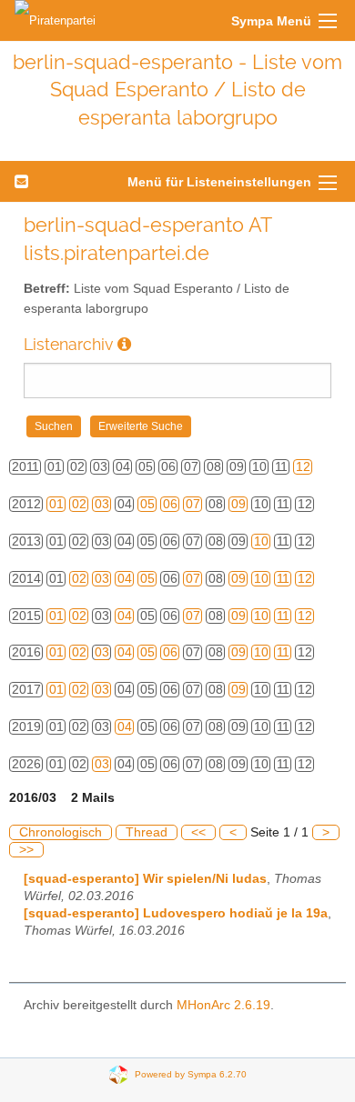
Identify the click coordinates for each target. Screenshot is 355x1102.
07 (193, 504)
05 (147, 504)
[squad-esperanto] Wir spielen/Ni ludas (145, 879)
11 (283, 579)
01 (56, 504)
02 (79, 504)
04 (124, 579)
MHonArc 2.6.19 (223, 1005)
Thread (146, 832)
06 (170, 504)
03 (102, 504)
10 (261, 541)
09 (238, 504)
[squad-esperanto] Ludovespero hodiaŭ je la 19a (176, 913)
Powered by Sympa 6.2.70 (191, 1073)
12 (303, 467)
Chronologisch (60, 832)
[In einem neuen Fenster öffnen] (124, 344)
